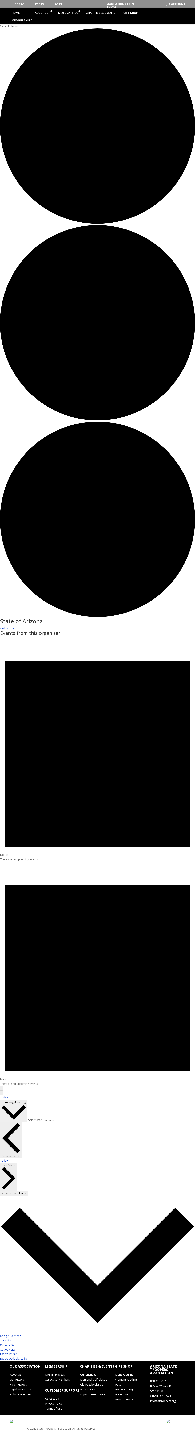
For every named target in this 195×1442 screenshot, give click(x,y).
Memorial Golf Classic (93, 1379)
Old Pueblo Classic (91, 1384)
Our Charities (88, 1374)
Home (16, 12)
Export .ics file (8, 1354)
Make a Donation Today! (120, 5)
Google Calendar (10, 1336)
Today (4, 1097)
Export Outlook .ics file (14, 1358)
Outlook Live (8, 1349)
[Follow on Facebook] (153, 1409)
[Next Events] (1, 1093)
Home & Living (124, 1389)
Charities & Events (100, 12)
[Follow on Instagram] (168, 1409)
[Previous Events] (1, 1088)
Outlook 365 (7, 1345)
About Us (41, 12)
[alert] (97, 749)
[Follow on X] (161, 1409)
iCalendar (5, 1340)
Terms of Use (53, 1408)
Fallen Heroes (18, 1384)
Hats (118, 1384)
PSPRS (39, 4)
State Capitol (68, 12)
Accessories (122, 1394)
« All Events (7, 628)
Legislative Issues (20, 1389)
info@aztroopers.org (163, 1401)
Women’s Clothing (126, 1379)
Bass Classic (87, 1389)
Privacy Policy (53, 1403)
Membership (21, 20)
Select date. (35, 1120)
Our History (17, 1379)
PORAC (19, 4)
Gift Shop (130, 12)
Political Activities (20, 1394)
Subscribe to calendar (14, 1193)
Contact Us (52, 1398)
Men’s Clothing (124, 1374)
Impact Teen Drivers (92, 1394)
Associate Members (57, 1379)
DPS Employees (55, 1374)
